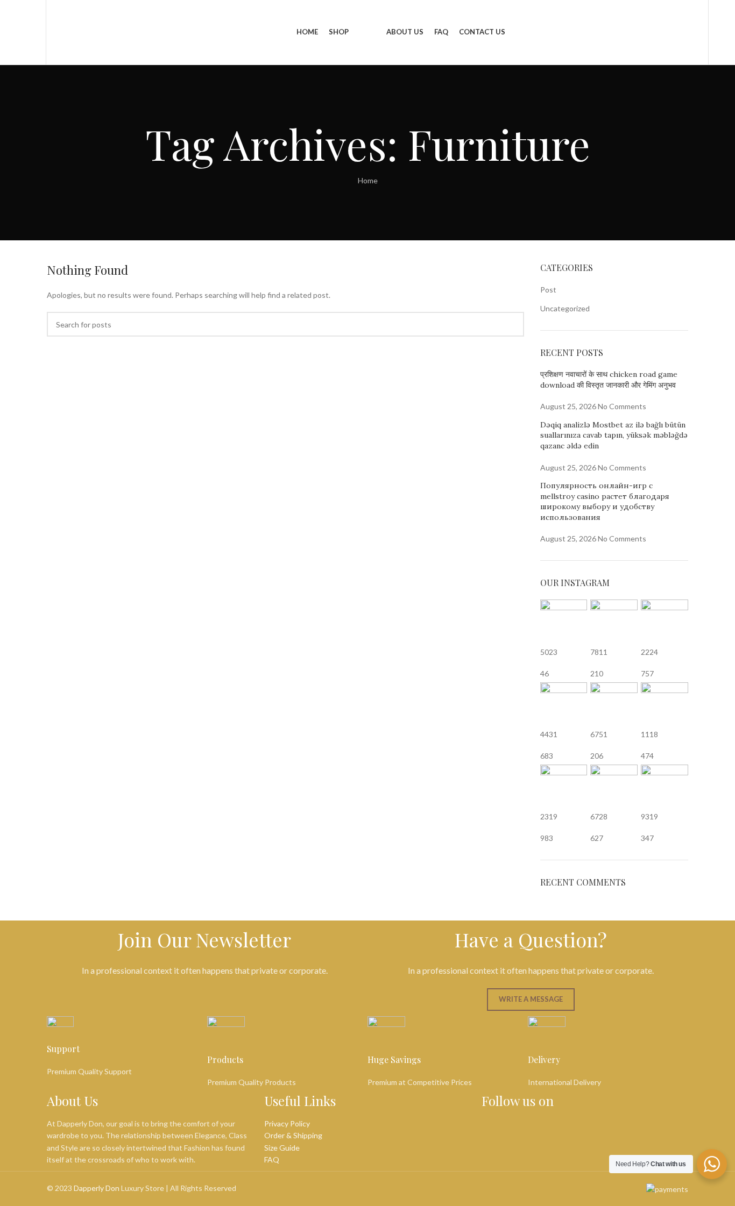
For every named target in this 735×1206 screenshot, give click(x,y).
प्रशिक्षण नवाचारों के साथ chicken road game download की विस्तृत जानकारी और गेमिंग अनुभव (608, 379)
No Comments (622, 406)
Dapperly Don (96, 1188)
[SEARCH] (511, 324)
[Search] (36, 32)
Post (548, 289)
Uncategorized (565, 308)
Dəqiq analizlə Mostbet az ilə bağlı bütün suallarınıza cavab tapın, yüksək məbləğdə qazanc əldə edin (614, 435)
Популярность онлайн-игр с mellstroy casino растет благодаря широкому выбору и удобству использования (604, 501)
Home (368, 180)
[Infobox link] (127, 1047)
